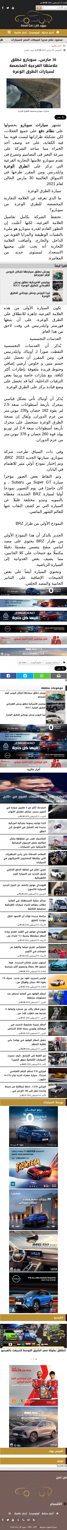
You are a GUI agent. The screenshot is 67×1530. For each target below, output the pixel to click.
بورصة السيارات (53, 1102)
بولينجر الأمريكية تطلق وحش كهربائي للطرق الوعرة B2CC (31, 284)
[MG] (33, 1251)
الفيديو (58, 1317)
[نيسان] (33, 629)
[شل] (33, 641)
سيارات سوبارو (34, 125)
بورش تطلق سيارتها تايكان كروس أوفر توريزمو (28, 273)
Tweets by (61, 1465)
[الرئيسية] (57, 32)
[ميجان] (33, 592)
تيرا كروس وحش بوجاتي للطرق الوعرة (30, 295)
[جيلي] (33, 617)
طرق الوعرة (15, 166)
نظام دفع (46, 131)
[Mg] (33, 653)
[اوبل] (33, 604)
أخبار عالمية (56, 46)
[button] (36, 1359)
